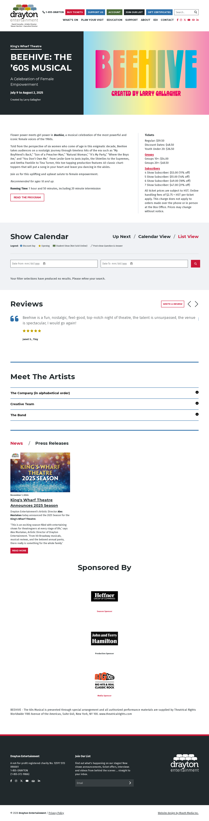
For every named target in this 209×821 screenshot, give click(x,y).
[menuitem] (177, 20)
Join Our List (134, 12)
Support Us (95, 12)
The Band (18, 415)
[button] (196, 304)
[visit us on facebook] (11, 780)
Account (114, 12)
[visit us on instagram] (16, 780)
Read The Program (27, 197)
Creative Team (22, 404)
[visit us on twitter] (21, 780)
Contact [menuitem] (167, 19)
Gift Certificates (159, 12)
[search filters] (195, 264)
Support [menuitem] (131, 19)
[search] (196, 12)
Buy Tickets (75, 12)
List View (188, 236)
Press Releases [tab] (52, 443)
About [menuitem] (145, 19)
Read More (19, 550)
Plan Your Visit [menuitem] (92, 19)
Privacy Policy (56, 813)
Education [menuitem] (114, 19)
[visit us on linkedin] (39, 780)
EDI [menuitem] (155, 19)
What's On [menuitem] (70, 19)
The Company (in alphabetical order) (40, 393)
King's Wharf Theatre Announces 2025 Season (34, 503)
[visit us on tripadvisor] (33, 780)
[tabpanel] (104, 503)
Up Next (122, 236)
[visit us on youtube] (27, 780)
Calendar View (154, 236)
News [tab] (17, 443)
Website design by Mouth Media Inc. (178, 813)
